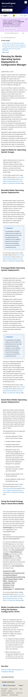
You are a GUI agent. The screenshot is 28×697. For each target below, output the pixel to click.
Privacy (9, 691)
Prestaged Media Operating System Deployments (14, 47)
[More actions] (25, 33)
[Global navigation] (1, 15)
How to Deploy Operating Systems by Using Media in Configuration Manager (13, 181)
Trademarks (4, 695)
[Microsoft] (14, 15)
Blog (20, 689)
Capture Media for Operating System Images (13, 43)
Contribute (3, 691)
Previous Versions (13, 689)
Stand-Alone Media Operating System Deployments (11, 49)
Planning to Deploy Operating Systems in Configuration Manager (12, 33)
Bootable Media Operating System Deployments (13, 45)
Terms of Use (19, 693)
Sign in (25, 15)
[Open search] (21, 15)
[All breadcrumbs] (2, 33)
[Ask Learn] (23, 33)
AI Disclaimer (4, 689)
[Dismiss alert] (26, 2)
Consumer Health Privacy (7, 693)
